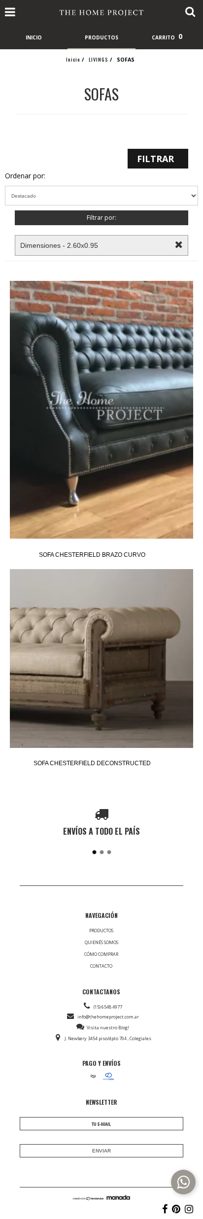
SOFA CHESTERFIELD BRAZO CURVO (92, 554)
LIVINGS (98, 59)
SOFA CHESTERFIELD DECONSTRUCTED (92, 763)
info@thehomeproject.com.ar (108, 1017)
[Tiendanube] (88, 1198)
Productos (101, 930)
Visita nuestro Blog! (108, 1027)
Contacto (101, 966)
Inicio (73, 59)
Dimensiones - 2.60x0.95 (59, 245)
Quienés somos (101, 942)
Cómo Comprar (101, 954)
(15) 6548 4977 (108, 1007)
